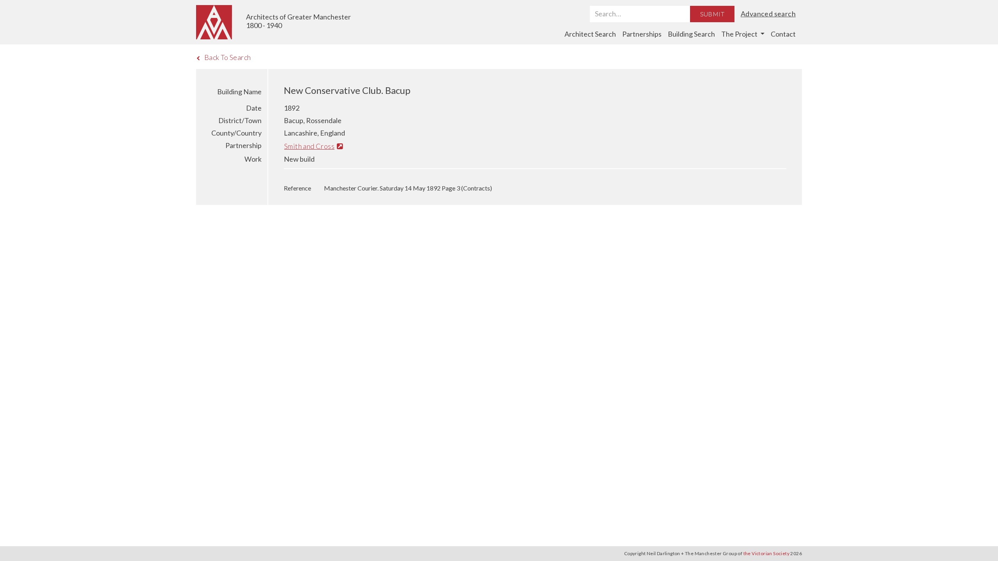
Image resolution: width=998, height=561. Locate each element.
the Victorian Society (766, 553)
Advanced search (768, 13)
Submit (712, 14)
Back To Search (227, 57)
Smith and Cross (309, 146)
